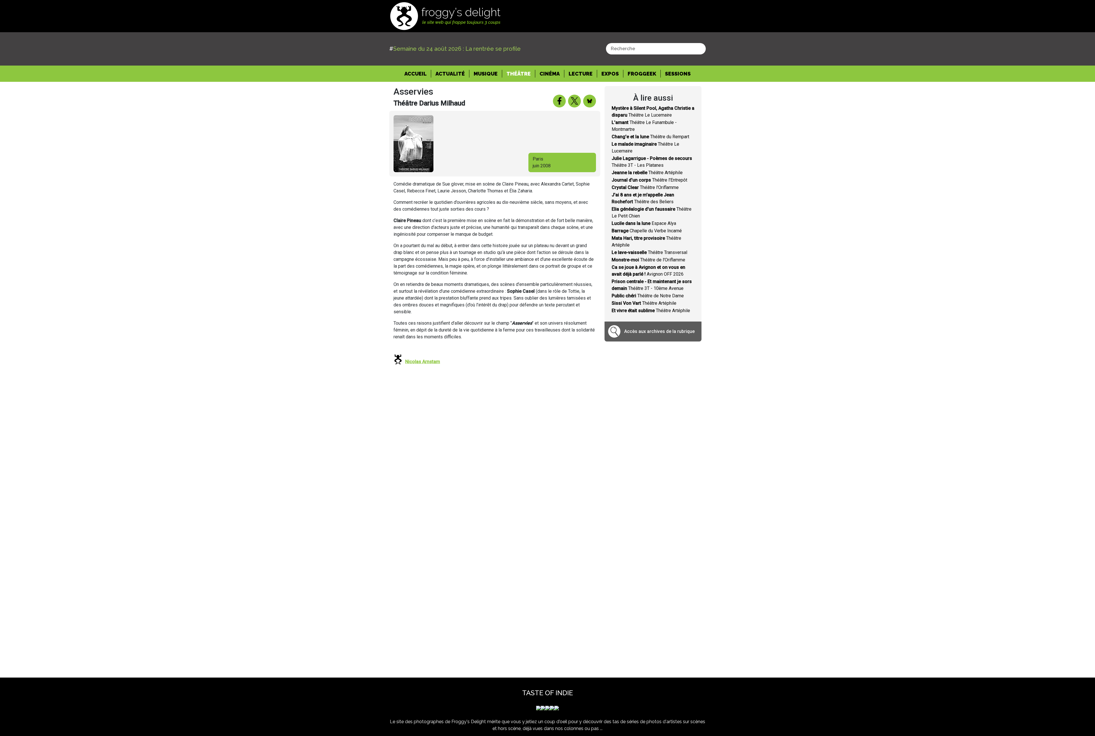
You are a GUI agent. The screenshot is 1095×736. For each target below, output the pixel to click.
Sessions (678, 74)
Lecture (581, 74)
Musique (486, 74)
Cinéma (550, 74)
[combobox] (655, 48)
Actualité (450, 74)
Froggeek (642, 74)
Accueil (417, 73)
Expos (610, 74)
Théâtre (518, 74)
